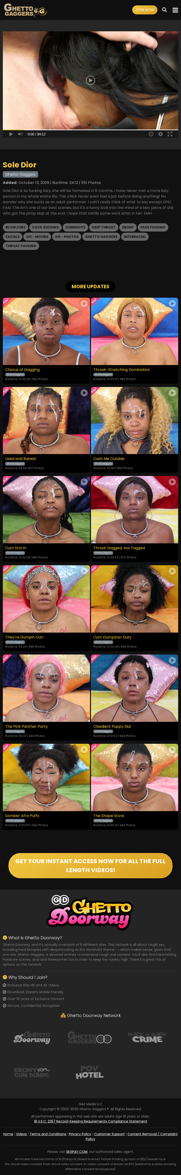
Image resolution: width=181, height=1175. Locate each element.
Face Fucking (152, 227)
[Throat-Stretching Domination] (134, 331)
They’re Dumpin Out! (24, 637)
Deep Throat (103, 227)
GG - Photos (66, 236)
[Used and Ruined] (46, 420)
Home (8, 1134)
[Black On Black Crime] (147, 1037)
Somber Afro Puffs (22, 815)
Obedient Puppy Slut (112, 726)
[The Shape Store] (134, 777)
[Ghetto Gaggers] (89, 1037)
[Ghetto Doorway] (31, 1037)
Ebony (128, 227)
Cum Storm (15, 548)
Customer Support (109, 1134)
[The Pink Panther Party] (46, 688)
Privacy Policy (80, 1134)
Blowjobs (15, 227)
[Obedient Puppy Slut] (134, 688)
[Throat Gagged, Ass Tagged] (134, 509)
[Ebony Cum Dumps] (31, 1071)
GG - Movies (37, 236)
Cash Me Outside (108, 458)
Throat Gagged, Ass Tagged (119, 548)
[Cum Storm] (46, 509)
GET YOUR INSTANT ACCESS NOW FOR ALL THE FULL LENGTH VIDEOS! (90, 865)
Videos (21, 1134)
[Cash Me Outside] (134, 420)
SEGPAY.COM (76, 1151)
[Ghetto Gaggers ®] (25, 10)
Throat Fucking (21, 246)
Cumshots (75, 227)
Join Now (144, 9)
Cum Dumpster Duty (112, 637)
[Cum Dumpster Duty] (134, 599)
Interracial (135, 236)
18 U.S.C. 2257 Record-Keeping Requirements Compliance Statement (90, 1121)
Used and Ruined (20, 458)
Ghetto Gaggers (101, 236)
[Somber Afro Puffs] (46, 777)
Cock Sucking (45, 227)
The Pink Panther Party (26, 726)
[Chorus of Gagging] (46, 331)
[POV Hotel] (89, 1071)
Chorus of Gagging (22, 369)
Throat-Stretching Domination (121, 369)
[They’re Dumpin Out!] (46, 599)
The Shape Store (108, 815)
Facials (13, 236)
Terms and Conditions (48, 1134)
